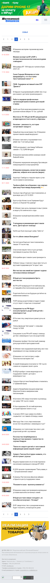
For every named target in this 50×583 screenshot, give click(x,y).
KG (37, 20)
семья (25, 32)
